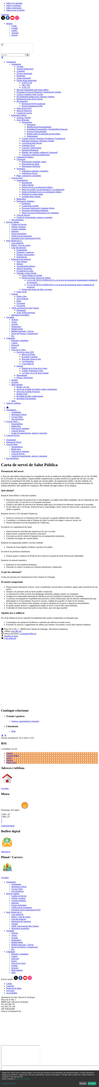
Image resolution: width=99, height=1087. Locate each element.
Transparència (17, 424)
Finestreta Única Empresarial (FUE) (26, 910)
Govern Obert (17, 417)
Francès (14, 35)
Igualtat (14, 965)
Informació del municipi (21, 921)
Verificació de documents (21, 907)
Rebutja (83, 1083)
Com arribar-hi (10, 638)
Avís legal (10, 990)
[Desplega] (17, 410)
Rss (12, 949)
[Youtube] (12, 19)
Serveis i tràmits (12, 893)
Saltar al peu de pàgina (15, 10)
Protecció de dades (13, 988)
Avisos (9, 758)
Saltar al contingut (13, 5)
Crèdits (9, 984)
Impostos (15, 903)
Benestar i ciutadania (19, 954)
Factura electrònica (19, 905)
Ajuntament (11, 410)
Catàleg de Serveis (18, 896)
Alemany (15, 33)
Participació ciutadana (20, 428)
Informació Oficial (18, 414)
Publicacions (11, 762)
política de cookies (22, 1079)
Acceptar (92, 1083)
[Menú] (2, 57)
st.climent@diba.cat (28, 634)
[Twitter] (3, 19)
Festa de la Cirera (18, 963)
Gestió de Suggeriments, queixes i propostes (29, 433)
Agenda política (12, 755)
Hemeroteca (16, 940)
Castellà (14, 28)
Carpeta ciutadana (18, 900)
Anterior (4, 826)
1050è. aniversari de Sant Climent (25, 926)
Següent (11, 826)
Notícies (9, 760)
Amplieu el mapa (11, 636)
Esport (14, 961)
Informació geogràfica (20, 928)
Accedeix (5, 788)
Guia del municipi (18, 919)
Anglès (14, 30)
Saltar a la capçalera (14, 3)
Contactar (5, 14)
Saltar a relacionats (13, 8)
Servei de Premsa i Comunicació (24, 947)
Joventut (14, 968)
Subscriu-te (5, 852)
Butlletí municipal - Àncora (22, 945)
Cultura (14, 956)
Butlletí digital (17, 942)
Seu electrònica (17, 419)
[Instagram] (17, 19)
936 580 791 (16, 631)
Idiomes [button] (9, 23)
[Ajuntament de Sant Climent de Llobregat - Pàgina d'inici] (17, 52)
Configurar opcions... (9, 1083)
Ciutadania (10, 952)
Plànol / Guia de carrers (20, 917)
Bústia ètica (16, 426)
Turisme (14, 924)
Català (13, 26)
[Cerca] (27, 55)
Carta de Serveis (18, 431)
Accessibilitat (11, 993)
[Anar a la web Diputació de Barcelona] (49, 1044)
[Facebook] (8, 19)
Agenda (9, 753)
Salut (13, 972)
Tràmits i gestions (18, 898)
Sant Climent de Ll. (14, 912)
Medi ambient (17, 970)
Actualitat (10, 931)
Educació (15, 958)
